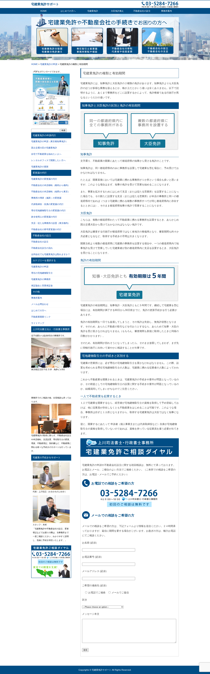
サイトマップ (37, 323)
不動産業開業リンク (41, 317)
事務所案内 (166, 11)
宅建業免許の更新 (39, 166)
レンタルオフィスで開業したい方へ (48, 160)
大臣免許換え (117, 11)
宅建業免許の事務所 (41, 279)
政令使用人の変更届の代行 (44, 217)
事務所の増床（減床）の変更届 (46, 198)
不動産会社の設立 (142, 11)
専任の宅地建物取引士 (42, 273)
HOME (43, 11)
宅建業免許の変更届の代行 (44, 179)
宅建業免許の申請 (39, 266)
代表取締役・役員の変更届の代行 (47, 204)
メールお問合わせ (39, 304)
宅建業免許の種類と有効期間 (104, 73)
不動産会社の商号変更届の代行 (46, 229)
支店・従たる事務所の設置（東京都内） (50, 223)
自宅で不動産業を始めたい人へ (46, 154)
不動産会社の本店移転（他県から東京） (50, 191)
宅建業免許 (92, 11)
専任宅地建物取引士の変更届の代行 (48, 210)
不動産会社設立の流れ (42, 248)
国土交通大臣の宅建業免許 (44, 147)
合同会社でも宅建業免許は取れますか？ (50, 254)
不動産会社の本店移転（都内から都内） (50, 185)
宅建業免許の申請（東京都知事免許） (49, 141)
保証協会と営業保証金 (42, 285)
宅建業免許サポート (45, 4)
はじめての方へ (68, 11)
